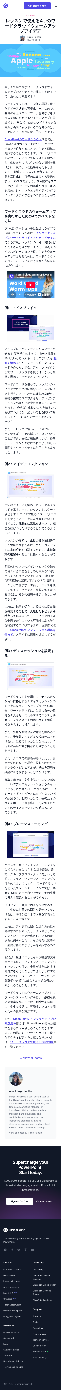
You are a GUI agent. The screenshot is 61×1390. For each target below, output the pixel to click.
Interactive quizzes (12, 1269)
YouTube (7, 1355)
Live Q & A (10, 1293)
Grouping (9, 1299)
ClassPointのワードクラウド (23, 139)
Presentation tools (11, 1281)
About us (37, 1316)
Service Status (39, 1351)
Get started (8, 1338)
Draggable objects (12, 1316)
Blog (5, 1344)
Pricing (36, 1322)
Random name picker (13, 1310)
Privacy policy (39, 1334)
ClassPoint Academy (42, 1300)
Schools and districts (13, 1361)
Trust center (38, 1357)
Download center (11, 1332)
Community (38, 1269)
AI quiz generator (11, 1287)
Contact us (38, 1328)
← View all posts (30, 1058)
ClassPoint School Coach (44, 1285)
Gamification (9, 1275)
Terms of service (41, 1340)
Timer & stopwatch (12, 1305)
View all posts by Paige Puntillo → (27, 1132)
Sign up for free (19, 1201)
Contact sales (45, 1201)
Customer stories (11, 1349)
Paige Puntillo (24, 1091)
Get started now (37, 5)
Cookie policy (39, 1345)
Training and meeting (13, 1367)
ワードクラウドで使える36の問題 (32, 1042)
